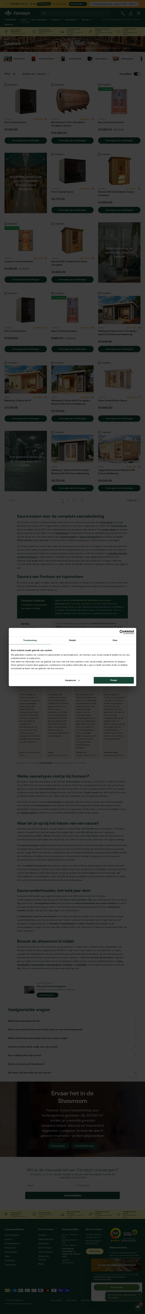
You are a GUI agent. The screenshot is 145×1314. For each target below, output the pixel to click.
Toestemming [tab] (30, 640)
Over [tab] (115, 640)
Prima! (113, 680)
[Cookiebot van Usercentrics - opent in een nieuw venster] (121, 632)
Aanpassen (70, 680)
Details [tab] (72, 640)
